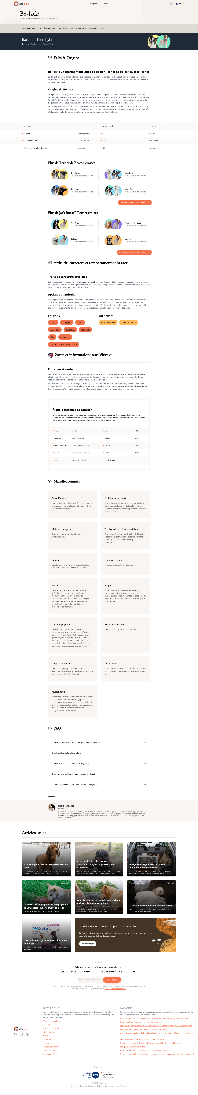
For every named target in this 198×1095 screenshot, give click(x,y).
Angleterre (86, 133)
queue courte (77, 453)
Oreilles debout (78, 445)
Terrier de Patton (50, 1050)
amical (53, 322)
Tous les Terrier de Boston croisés (134, 202)
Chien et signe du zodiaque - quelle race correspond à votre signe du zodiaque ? (155, 1018)
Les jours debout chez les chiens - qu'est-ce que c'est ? (143, 1029)
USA (79, 133)
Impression (114, 1086)
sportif (83, 460)
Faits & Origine (28, 28)
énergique (54, 329)
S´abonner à (112, 980)
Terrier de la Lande (51, 1028)
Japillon (46, 1043)
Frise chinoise (48, 1032)
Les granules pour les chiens (132, 1046)
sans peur (85, 329)
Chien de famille (108, 322)
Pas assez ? (99, 963)
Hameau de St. (49, 1054)
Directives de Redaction (98, 1086)
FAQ (102, 28)
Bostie (45, 1036)
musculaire (76, 460)
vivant (80, 322)
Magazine (94, 3)
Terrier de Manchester (52, 1021)
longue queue (89, 453)
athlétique (70, 329)
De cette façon (87, 943)
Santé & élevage (66, 28)
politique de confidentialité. (115, 989)
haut (163, 126)
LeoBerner (47, 1039)
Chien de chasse (129, 322)
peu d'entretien (83, 148)
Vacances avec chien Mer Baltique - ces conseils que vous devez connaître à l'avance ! (157, 1054)
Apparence (81, 28)
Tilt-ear (88, 445)
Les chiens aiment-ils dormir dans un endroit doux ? (142, 1039)
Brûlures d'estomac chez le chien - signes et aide (141, 1022)
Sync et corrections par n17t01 (63, 344)
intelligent (66, 322)
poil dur (81, 438)
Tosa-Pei (46, 1025)
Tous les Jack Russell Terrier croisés (134, 252)
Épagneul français (50, 1046)
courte (74, 431)
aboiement (65, 337)
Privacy (123, 1086)
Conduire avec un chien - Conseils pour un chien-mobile (144, 1050)
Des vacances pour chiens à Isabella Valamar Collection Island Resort (150, 1043)
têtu (52, 337)
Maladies (93, 28)
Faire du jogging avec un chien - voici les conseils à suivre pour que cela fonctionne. (156, 1025)
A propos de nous (79, 1086)
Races (105, 3)
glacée (74, 438)
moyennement (154, 126)
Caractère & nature (46, 28)
